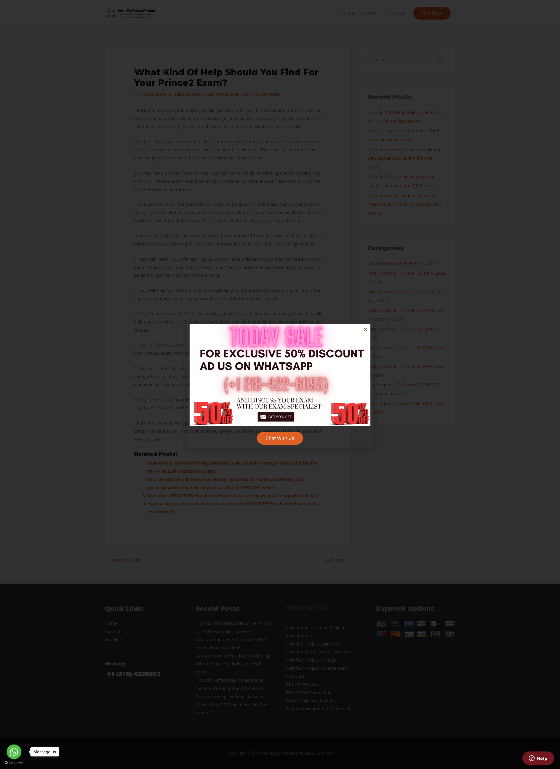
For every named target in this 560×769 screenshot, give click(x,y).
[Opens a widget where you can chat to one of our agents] (538, 758)
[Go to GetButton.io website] (14, 763)
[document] (280, 384)
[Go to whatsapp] (14, 751)
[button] (365, 329)
